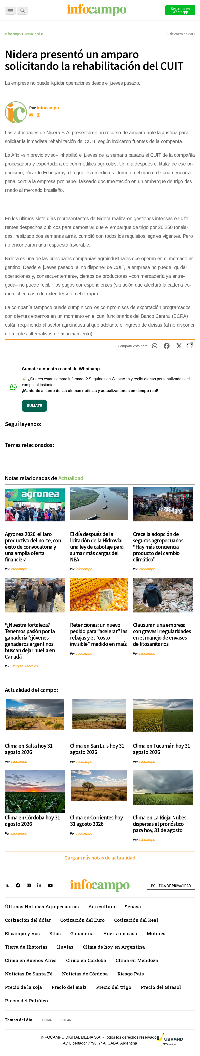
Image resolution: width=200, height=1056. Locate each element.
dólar (65, 1020)
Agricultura (101, 906)
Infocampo (13, 33)
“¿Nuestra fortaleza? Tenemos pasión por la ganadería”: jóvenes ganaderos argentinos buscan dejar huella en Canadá (30, 640)
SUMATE (34, 406)
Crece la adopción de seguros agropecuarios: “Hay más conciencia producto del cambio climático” (158, 546)
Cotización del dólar (28, 920)
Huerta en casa (120, 933)
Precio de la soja (23, 987)
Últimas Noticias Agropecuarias (42, 906)
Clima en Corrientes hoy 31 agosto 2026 (96, 820)
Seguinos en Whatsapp (180, 10)
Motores (156, 933)
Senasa (133, 906)
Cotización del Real (136, 920)
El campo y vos (22, 933)
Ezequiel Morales (24, 666)
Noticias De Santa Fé (28, 974)
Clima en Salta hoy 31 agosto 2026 (28, 749)
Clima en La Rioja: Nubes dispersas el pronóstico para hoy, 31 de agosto (159, 824)
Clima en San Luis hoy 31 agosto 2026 (97, 749)
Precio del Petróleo (26, 1000)
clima (47, 1020)
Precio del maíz (69, 987)
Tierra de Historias (26, 947)
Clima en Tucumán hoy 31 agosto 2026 (161, 749)
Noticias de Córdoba (85, 974)
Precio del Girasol (161, 987)
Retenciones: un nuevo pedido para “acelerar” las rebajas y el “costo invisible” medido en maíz (98, 634)
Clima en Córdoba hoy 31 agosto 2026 (32, 820)
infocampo (18, 569)
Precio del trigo (113, 987)
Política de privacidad (171, 885)
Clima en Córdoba (86, 960)
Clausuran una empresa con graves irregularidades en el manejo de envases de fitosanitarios (162, 634)
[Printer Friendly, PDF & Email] (190, 347)
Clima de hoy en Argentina (114, 947)
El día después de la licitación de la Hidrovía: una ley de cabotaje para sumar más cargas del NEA (97, 546)
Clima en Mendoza (137, 960)
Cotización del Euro (82, 920)
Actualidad (32, 33)
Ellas (55, 933)
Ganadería (82, 933)
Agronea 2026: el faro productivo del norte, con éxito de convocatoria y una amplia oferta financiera (33, 546)
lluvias (65, 947)
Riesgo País (130, 974)
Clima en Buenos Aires (31, 960)
